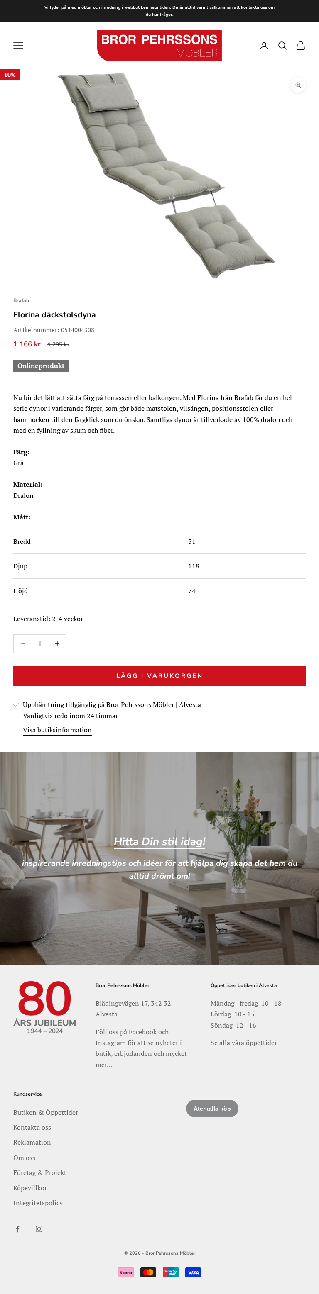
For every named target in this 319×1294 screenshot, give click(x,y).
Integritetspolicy (38, 1202)
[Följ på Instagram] (39, 1229)
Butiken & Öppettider (45, 1112)
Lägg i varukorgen (159, 676)
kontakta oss (254, 7)
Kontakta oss (32, 1127)
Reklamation (32, 1142)
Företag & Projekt (39, 1172)
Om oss (24, 1157)
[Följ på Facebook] (17, 1229)
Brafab (21, 300)
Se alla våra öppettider (244, 1042)
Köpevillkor (30, 1187)
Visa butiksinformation (57, 729)
